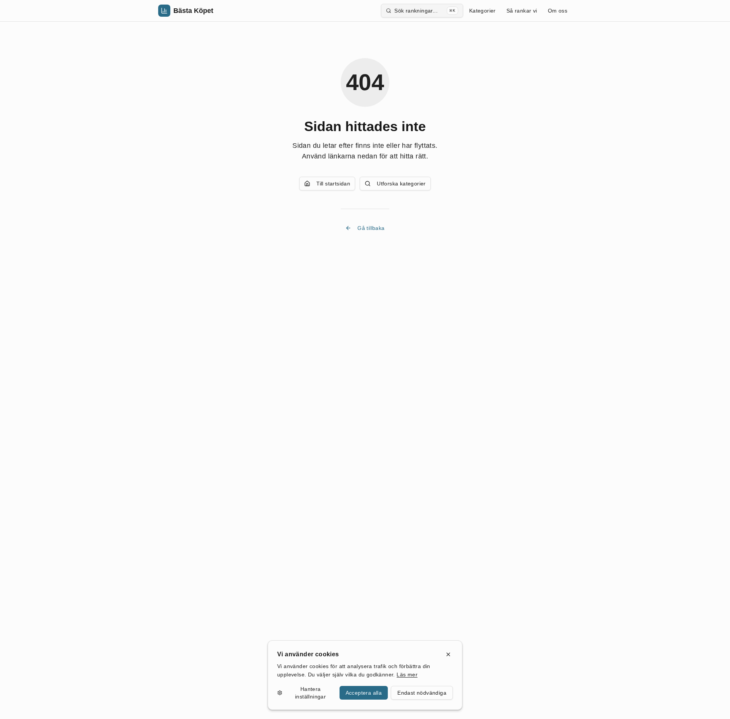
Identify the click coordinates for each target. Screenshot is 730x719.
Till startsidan (333, 184)
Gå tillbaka (370, 228)
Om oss (557, 11)
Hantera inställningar (310, 693)
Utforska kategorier (401, 184)
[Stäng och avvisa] (448, 654)
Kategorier (482, 11)
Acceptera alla (364, 693)
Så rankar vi (521, 11)
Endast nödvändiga (421, 693)
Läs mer (407, 674)
